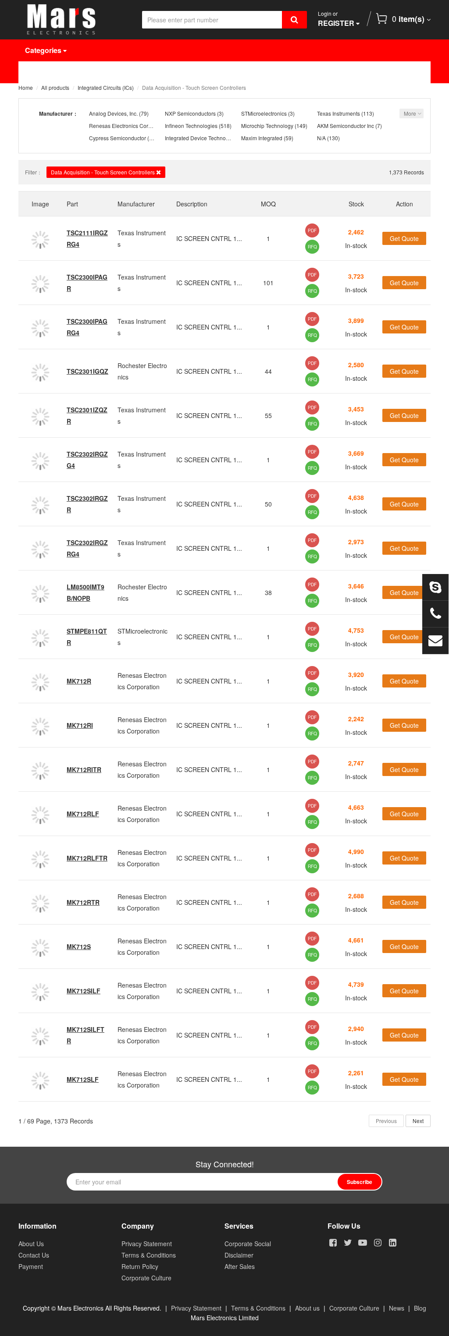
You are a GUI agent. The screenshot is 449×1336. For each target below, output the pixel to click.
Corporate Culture (146, 1277)
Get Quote (404, 238)
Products (93, 72)
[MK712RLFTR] (40, 857)
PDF (312, 230)
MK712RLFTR (87, 858)
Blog (420, 1308)
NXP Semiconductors (190, 113)
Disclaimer (238, 1255)
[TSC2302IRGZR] (40, 503)
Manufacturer (157, 72)
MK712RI (80, 725)
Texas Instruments (338, 113)
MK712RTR (83, 902)
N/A (321, 138)
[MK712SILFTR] (40, 1034)
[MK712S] (40, 946)
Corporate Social (247, 1243)
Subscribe (359, 1182)
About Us (342, 72)
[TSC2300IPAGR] (40, 282)
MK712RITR (84, 769)
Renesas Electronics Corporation (128, 125)
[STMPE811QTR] (40, 636)
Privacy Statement (146, 1243)
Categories (44, 50)
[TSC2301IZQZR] (40, 415)
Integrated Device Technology (200, 138)
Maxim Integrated (261, 138)
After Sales (239, 1266)
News (291, 72)
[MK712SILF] (40, 990)
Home (41, 72)
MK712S (79, 946)
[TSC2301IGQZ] (40, 371)
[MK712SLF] (40, 1079)
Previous (386, 1120)
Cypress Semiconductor (117, 138)
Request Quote (230, 72)
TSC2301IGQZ (87, 371)
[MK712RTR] (40, 902)
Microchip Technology (267, 125)
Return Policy (139, 1266)
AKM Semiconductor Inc (345, 125)
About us (307, 1308)
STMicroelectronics (264, 113)
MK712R (79, 681)
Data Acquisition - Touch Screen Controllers (103, 172)
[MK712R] (40, 680)
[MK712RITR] (40, 769)
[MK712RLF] (40, 813)
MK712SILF (83, 990)
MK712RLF (83, 813)
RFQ (312, 247)
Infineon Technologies (191, 125)
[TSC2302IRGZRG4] (40, 548)
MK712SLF (83, 1079)
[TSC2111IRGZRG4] (40, 238)
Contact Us (50, 94)
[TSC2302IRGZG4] (40, 459)
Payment (30, 1266)
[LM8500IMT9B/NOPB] (40, 592)
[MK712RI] (40, 725)
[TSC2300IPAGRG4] (40, 326)
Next (418, 1120)
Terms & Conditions (148, 1255)
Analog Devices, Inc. (113, 113)
